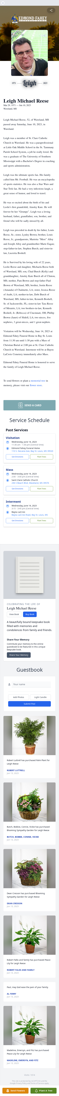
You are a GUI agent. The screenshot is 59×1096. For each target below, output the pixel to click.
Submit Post (29, 703)
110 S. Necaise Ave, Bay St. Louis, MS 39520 (32, 451)
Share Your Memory (18, 655)
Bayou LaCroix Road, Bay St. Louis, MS (30, 514)
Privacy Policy (21, 1083)
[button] (29, 735)
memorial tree (38, 380)
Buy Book (29, 614)
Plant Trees (41, 457)
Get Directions (17, 457)
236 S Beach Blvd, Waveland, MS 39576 (30, 483)
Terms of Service (37, 1083)
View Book (14, 614)
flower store (36, 385)
